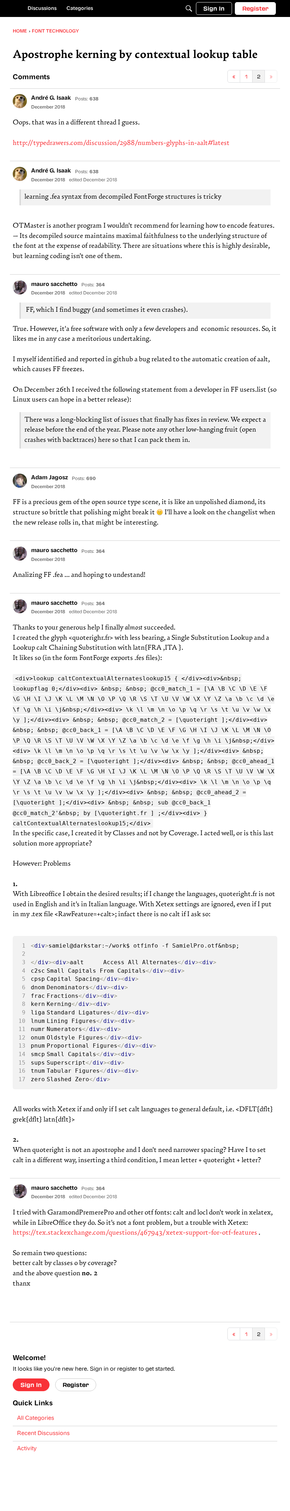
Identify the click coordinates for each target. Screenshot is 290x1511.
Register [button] (76, 1385)
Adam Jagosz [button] (49, 478)
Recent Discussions (43, 1433)
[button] (20, 101)
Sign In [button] (31, 1385)
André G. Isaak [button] (51, 98)
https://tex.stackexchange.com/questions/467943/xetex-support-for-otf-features (135, 1233)
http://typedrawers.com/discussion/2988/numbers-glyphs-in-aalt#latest (121, 143)
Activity (27, 1449)
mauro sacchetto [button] (54, 284)
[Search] (188, 8)
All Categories (35, 1418)
